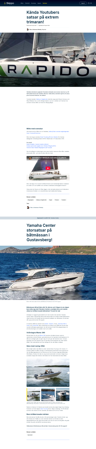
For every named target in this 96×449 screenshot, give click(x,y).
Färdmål (27, 3)
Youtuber (64, 199)
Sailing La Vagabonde (42, 99)
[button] (68, 373)
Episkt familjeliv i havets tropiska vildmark (37, 144)
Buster (46, 323)
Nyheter (45, 3)
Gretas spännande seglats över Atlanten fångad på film (41, 146)
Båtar (22, 3)
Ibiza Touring (44, 408)
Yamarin (51, 323)
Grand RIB (35, 325)
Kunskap (33, 3)
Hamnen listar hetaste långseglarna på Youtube (39, 147)
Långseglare (30, 199)
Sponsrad (30, 435)
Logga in (83, 3)
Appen (39, 3)
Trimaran (57, 199)
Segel (50, 199)
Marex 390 (42, 335)
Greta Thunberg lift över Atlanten (49, 137)
